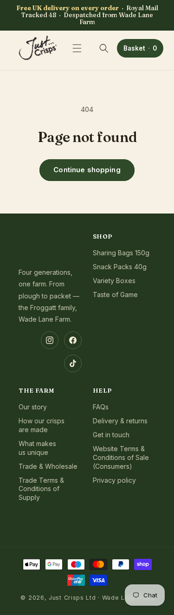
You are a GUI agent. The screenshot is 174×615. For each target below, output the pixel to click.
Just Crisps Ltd (72, 597)
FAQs (101, 407)
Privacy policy (114, 480)
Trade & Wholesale (48, 466)
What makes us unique (37, 448)
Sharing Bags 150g (121, 253)
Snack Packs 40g (120, 267)
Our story (33, 407)
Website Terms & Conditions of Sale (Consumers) (121, 457)
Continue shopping (87, 169)
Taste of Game (115, 294)
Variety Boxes (114, 281)
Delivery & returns (120, 421)
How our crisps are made (41, 425)
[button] (77, 48)
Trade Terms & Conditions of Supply (41, 489)
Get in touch (111, 435)
